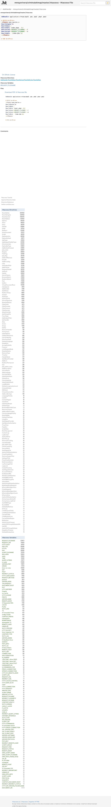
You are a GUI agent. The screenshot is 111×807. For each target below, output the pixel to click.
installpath (13, 762)
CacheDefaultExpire (13, 518)
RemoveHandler (13, 329)
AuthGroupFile (13, 314)
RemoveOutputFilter (13, 456)
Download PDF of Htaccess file (16, 92)
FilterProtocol (13, 308)
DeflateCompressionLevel (13, 386)
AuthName (13, 291)
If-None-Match (13, 648)
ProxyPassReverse (13, 460)
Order (13, 228)
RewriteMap (13, 415)
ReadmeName (13, 351)
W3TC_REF (13, 651)
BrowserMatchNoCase (13, 407)
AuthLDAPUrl (13, 436)
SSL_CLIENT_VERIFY (13, 731)
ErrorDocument (13, 232)
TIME (13, 558)
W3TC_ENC (13, 609)
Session (13, 294)
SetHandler (13, 320)
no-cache (13, 593)
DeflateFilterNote (13, 417)
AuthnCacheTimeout (13, 522)
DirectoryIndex (13, 244)
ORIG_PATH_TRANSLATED (13, 756)
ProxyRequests (13, 489)
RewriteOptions (13, 302)
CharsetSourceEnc (13, 392)
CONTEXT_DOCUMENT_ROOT (13, 782)
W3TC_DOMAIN (13, 704)
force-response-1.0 (13, 632)
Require (13, 252)
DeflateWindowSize (13, 532)
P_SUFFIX (13, 708)
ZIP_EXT (13, 766)
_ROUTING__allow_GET (13, 661)
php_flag (13, 256)
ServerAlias (13, 481)
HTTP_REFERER (13, 589)
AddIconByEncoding (13, 411)
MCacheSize (13, 495)
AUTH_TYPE (13, 718)
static (13, 556)
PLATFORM (13, 760)
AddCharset (13, 267)
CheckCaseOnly (13, 446)
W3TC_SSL (13, 636)
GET (13, 570)
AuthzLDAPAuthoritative (13, 452)
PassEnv (13, 427)
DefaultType (13, 405)
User (13, 263)
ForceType (13, 316)
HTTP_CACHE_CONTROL (13, 681)
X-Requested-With (13, 603)
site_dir (13, 758)
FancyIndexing (13, 337)
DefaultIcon (13, 378)
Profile (13, 607)
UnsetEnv (13, 419)
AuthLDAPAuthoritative (13, 497)
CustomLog (13, 433)
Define (13, 328)
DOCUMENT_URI (12, 788)
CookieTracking (13, 468)
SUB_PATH (13, 780)
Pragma (13, 591)
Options (13, 221)
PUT (13, 587)
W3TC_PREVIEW (13, 628)
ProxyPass (13, 425)
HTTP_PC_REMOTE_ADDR (13, 673)
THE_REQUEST (13, 583)
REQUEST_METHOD (13, 577)
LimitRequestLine (13, 516)
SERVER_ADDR (13, 581)
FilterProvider (13, 306)
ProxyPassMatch (13, 454)
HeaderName (13, 357)
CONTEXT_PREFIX (13, 616)
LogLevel (13, 466)
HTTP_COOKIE (13, 595)
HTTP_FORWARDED (13, 723)
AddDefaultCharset (13, 248)
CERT (13, 684)
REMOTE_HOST (13, 649)
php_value (13, 250)
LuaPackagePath (13, 464)
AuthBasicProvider (13, 359)
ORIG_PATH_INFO (13, 774)
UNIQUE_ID (13, 772)
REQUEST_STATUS (13, 749)
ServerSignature (13, 300)
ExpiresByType (13, 246)
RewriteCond (20, 80)
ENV (13, 550)
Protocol (13, 347)
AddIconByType (13, 394)
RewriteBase (12, 80)
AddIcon (13, 361)
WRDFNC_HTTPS (13, 694)
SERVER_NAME (13, 599)
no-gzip (13, 562)
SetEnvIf (13, 271)
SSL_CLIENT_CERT (13, 733)
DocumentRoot (13, 374)
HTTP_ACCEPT (13, 630)
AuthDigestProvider (13, 421)
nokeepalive (13, 618)
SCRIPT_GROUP (13, 745)
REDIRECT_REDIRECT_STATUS (13, 784)
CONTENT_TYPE (13, 634)
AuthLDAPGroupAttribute (13, 528)
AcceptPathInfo (13, 345)
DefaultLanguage (13, 341)
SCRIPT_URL (13, 675)
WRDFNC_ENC (13, 690)
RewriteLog (13, 438)
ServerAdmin (13, 448)
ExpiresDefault (13, 238)
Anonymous (13, 331)
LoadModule (13, 384)
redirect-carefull (13, 706)
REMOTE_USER (13, 624)
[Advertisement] (43, 57)
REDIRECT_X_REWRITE (13, 698)
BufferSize (13, 520)
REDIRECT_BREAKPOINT (13, 770)
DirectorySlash (13, 339)
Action (13, 324)
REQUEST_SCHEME (13, 700)
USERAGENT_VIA (13, 665)
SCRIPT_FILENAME (13, 552)
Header (13, 226)
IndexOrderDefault (13, 382)
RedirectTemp (13, 293)
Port (13, 281)
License (12, 75)
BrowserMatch (13, 277)
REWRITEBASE (13, 620)
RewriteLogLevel (13, 431)
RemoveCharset (13, 409)
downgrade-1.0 (13, 622)
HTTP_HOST (13, 544)
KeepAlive (13, 343)
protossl (13, 579)
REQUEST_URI (13, 542)
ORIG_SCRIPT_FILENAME (13, 755)
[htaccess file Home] (4, 2)
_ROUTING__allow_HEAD (13, 659)
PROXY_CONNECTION (13, 669)
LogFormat (13, 435)
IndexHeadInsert (13, 403)
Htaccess (24, 802)
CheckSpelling (13, 380)
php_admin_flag (13, 444)
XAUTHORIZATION (13, 655)
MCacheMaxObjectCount (13, 493)
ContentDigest (13, 400)
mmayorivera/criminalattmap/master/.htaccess (29, 9)
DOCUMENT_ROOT (13, 585)
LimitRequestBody (13, 349)
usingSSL (13, 710)
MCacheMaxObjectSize (13, 491)
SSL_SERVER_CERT (13, 729)
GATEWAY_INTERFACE (13, 716)
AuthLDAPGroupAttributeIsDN (13, 524)
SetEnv (13, 283)
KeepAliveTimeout (13, 530)
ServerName (13, 370)
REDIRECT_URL (13, 679)
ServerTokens (13, 275)
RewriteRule (37, 80)
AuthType (13, 296)
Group (13, 326)
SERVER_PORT (13, 564)
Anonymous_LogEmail (13, 501)
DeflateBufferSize (13, 507)
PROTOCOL (13, 778)
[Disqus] (43, 162)
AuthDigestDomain (13, 470)
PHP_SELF (13, 741)
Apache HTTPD (34, 802)
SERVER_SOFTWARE (13, 735)
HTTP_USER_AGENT (13, 576)
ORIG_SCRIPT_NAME (13, 753)
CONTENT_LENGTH (13, 702)
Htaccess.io (16, 802)
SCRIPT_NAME (13, 692)
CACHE (13, 605)
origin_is (13, 712)
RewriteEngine (28, 80)
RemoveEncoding (13, 440)
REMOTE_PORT (13, 764)
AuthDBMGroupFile (13, 479)
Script (13, 234)
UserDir (13, 398)
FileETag (13, 254)
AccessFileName (13, 472)
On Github (5, 75)
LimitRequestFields (13, 510)
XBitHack (13, 390)
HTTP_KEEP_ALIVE (13, 683)
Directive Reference (7, 202)
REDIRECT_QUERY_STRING (13, 714)
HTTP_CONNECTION (13, 686)
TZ (13, 611)
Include (13, 259)
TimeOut (13, 355)
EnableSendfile (13, 473)
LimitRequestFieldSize (13, 512)
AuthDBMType (13, 503)
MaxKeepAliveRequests (13, 485)
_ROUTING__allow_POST (13, 663)
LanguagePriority (13, 396)
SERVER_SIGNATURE (13, 737)
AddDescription (13, 368)
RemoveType (13, 353)
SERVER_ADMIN (13, 638)
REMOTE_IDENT (13, 751)
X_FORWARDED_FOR (13, 667)
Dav (13, 365)
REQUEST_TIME (13, 747)
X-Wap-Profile (13, 614)
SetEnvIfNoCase (13, 257)
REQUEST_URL (13, 677)
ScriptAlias (13, 429)
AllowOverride (13, 312)
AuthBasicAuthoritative (13, 423)
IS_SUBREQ (13, 657)
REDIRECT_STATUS (13, 574)
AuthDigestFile (13, 450)
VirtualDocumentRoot (13, 285)
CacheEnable (13, 514)
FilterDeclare (13, 310)
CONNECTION (13, 653)
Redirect (13, 230)
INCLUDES (13, 554)
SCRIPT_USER (13, 776)
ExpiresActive (13, 236)
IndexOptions (13, 333)
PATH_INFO (13, 644)
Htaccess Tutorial (6, 197)
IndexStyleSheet (13, 376)
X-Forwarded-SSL (13, 768)
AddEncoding (13, 261)
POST (13, 572)
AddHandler (7, 9)
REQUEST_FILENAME (8, 85)
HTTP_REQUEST (13, 688)
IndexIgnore (13, 287)
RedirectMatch (13, 279)
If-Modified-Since (13, 640)
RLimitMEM (13, 505)
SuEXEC (13, 526)
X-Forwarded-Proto (13, 612)
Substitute (13, 401)
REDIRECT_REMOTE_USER (13, 743)
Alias (13, 322)
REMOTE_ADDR (13, 601)
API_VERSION (13, 720)
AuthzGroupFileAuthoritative (13, 483)
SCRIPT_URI (13, 721)
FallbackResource (13, 335)
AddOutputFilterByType (13, 242)
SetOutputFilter (13, 265)
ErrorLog (13, 508)
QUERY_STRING (13, 560)
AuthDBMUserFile (13, 477)
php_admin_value (13, 366)
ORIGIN (13, 566)
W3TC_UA (13, 646)
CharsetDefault (13, 388)
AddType (13, 240)
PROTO (13, 597)
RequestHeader (13, 269)
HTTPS (13, 548)
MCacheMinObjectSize (13, 487)
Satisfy (13, 273)
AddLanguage (13, 372)
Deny (13, 224)
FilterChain (13, 304)
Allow (13, 222)
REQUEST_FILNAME (13, 696)
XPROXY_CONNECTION (13, 671)
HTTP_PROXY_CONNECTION (13, 727)
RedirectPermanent (13, 363)
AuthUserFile (13, 298)
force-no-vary (13, 568)
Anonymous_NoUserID (13, 499)
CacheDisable (13, 442)
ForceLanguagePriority (13, 413)
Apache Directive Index (8, 200)
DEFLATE (13, 546)
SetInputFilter (13, 458)
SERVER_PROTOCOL (13, 739)
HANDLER (13, 626)
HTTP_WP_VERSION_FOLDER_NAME (13, 786)
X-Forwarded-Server (13, 725)
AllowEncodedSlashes (13, 475)
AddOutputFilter (13, 318)
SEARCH (13, 642)
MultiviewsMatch (13, 462)
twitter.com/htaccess (7, 204)
